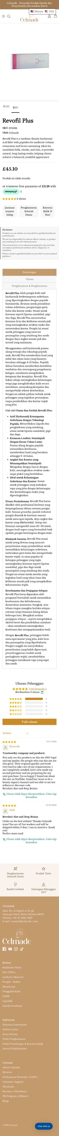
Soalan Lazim (10, 1029)
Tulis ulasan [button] (29, 721)
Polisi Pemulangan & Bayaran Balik (23, 1043)
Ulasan (30, 279)
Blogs (6, 1101)
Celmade (14, 132)
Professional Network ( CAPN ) (20, 1077)
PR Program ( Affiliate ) (16, 1096)
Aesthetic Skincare (13, 977)
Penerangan (29, 272)
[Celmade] (29, 16)
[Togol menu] (3, 16)
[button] (10, 198)
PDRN (6, 996)
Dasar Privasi (10, 1034)
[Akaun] (48, 16)
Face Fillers (9, 972)
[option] (29, 61)
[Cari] (10, 16)
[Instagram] (16, 949)
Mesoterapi (9, 986)
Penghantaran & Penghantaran (29, 286)
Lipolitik (7, 1001)
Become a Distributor (15, 1091)
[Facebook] (4, 949)
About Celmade (11, 1067)
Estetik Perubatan (12, 1006)
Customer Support (13, 1081)
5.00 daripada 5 (38, 689)
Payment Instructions (15, 1024)
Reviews (7, 1072)
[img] (9, 741)
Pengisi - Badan (11, 981)
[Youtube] (10, 949)
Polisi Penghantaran (14, 1039)
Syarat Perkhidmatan (15, 1048)
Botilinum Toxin (12, 967)
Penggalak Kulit (11, 991)
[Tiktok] (22, 949)
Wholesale (8, 1086)
